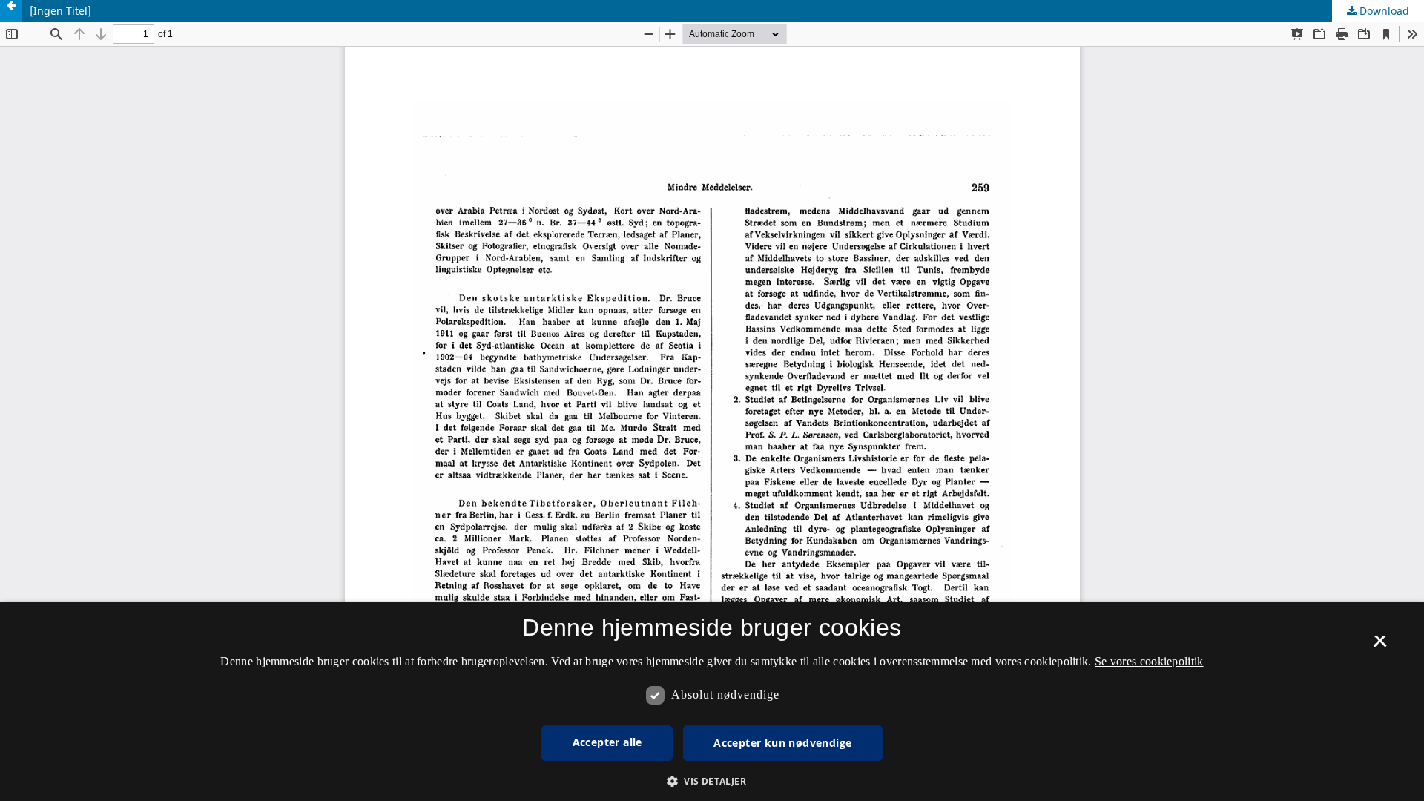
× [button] (1379, 646)
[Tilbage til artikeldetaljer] (11, 11)
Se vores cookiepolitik (1149, 661)
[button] (712, 781)
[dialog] (712, 701)
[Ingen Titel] (60, 11)
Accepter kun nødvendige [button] (782, 743)
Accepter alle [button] (607, 742)
